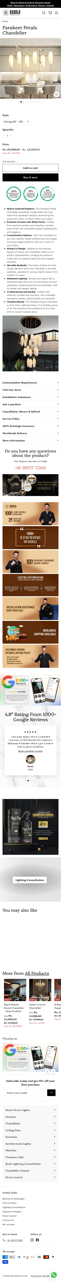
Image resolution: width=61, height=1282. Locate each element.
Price (6, 144)
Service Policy (11, 418)
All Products (37, 973)
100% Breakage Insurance (18, 425)
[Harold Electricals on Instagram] (32, 1240)
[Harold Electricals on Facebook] (37, 1240)
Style (6, 115)
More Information (14, 440)
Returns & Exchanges (13, 1198)
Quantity (8, 129)
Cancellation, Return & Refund (21, 411)
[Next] (53, 1071)
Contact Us (8, 1219)
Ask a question (12, 404)
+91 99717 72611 (30, 467)
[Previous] (47, 1071)
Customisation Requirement (20, 382)
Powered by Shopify (40, 1275)
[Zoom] (56, 94)
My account (9, 1224)
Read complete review (30, 750)
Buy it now (30, 177)
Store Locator (10, 1215)
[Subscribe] (51, 1092)
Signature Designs (12, 1211)
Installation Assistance (17, 397)
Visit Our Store (12, 389)
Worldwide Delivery (15, 433)
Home (5, 21)
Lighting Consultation (30, 880)
